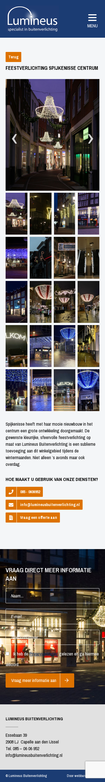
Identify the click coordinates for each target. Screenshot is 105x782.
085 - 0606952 (30, 491)
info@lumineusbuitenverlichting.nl (50, 504)
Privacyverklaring (43, 654)
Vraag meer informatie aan (33, 680)
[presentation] (14, 138)
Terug (13, 56)
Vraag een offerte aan (38, 517)
